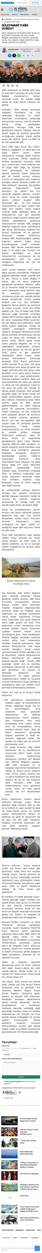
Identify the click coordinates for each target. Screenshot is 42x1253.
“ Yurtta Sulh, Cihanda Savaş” (28, 1142)
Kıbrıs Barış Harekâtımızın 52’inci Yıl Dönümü (29, 1219)
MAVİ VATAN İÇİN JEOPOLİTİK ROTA (26, 1153)
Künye (20, 2)
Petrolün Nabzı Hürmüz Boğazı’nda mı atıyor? (28, 1120)
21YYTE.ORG (7, 19)
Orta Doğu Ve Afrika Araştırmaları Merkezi (26, 19)
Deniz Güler (24, 1196)
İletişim (25, 2)
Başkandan (20, 1230)
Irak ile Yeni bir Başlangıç (29, 1174)
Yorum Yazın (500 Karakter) (12, 1059)
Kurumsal (5, 14)
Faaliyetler (35, 1238)
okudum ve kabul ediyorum (19, 1082)
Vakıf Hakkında (7, 1230)
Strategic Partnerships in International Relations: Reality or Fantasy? (29, 1165)
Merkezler (25, 14)
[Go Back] (37, 1248)
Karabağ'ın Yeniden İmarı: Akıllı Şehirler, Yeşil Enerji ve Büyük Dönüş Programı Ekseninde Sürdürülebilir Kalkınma (29, 1187)
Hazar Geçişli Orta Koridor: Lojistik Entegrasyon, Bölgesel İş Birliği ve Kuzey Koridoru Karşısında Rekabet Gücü (30, 1209)
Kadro (15, 14)
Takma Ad (5, 1046)
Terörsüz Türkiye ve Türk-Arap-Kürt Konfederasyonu (29, 1132)
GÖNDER (21, 1077)
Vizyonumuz (30, 1230)
